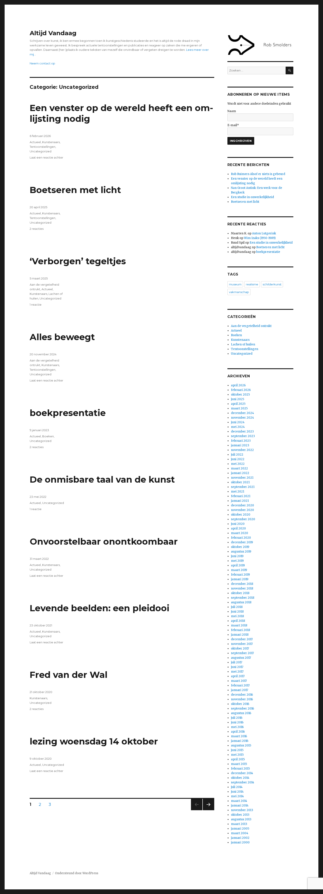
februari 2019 (240, 575)
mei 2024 (238, 427)
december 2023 (242, 431)
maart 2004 (239, 833)
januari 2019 (239, 579)
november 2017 (242, 644)
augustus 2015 (241, 745)
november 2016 (242, 699)
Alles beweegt (62, 337)
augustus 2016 (241, 713)
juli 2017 (236, 662)
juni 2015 (237, 750)
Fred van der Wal (68, 674)
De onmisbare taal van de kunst (102, 479)
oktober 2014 (240, 778)
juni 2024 (238, 422)
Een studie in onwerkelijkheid (252, 197)
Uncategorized (40, 151)
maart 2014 (239, 801)
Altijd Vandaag (53, 33)
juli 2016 (236, 718)
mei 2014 (237, 796)
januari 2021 (240, 501)
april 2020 (238, 528)
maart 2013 (239, 824)
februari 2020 (241, 538)
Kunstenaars (51, 142)
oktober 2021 (240, 482)
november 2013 (242, 810)
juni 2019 (237, 556)
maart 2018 (239, 625)
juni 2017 (237, 667)
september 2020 (243, 519)
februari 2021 (240, 496)
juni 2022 (237, 459)
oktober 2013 (240, 815)
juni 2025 (237, 399)
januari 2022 (240, 473)
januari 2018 (240, 635)
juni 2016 (237, 722)
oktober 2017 (240, 648)
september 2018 (242, 598)
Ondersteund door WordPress (76, 873)
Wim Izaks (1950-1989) (260, 238)
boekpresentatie (68, 412)
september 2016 (242, 708)
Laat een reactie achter (46, 157)
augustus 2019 (241, 551)
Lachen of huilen (243, 344)
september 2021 (242, 487)
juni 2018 (237, 611)
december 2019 (242, 542)
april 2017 (238, 676)
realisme (252, 284)
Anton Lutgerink (264, 233)
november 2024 (242, 418)
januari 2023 (240, 445)
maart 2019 (239, 570)
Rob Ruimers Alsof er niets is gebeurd (258, 174)
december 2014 (242, 773)
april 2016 (238, 731)
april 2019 (238, 565)
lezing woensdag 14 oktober (94, 741)
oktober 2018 (240, 593)
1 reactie (36, 304)
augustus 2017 (241, 658)
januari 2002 (240, 838)
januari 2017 (239, 690)
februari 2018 (240, 630)
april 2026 (238, 385)
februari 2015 (240, 768)
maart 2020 (239, 533)
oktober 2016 (240, 704)
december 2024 (242, 413)
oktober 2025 (240, 394)
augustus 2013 (241, 819)
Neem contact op (42, 63)
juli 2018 (237, 607)
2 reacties (37, 228)
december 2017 (242, 639)
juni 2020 (238, 524)
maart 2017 (239, 681)
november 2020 (242, 510)
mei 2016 (237, 727)
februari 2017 (240, 685)
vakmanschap (239, 292)
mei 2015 (237, 755)
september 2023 (243, 436)
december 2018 (242, 584)
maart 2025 (239, 408)
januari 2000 (240, 842)
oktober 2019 (240, 547)
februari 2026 (241, 390)
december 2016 (242, 695)
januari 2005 (240, 828)
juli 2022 (237, 454)
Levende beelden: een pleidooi (99, 608)
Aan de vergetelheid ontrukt (251, 326)
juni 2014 (237, 792)
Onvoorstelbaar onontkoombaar (104, 541)
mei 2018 (237, 616)
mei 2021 (237, 491)
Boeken (48, 436)
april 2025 (238, 404)
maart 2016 (239, 736)
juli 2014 (237, 787)
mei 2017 (237, 671)
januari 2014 (240, 805)
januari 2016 (239, 741)
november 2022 (242, 450)
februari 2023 (241, 441)
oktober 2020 (240, 514)
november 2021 (242, 478)
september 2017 (242, 653)
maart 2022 (239, 468)
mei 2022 (238, 464)
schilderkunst (272, 284)
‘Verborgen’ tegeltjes (78, 261)
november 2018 (242, 588)
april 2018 (238, 621)
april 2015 (238, 759)
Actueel (35, 142)
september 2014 (242, 782)
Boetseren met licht (75, 189)
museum (235, 284)
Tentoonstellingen (42, 146)
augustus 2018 (241, 602)
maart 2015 (239, 764)
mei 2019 (237, 561)
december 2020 (242, 505)
